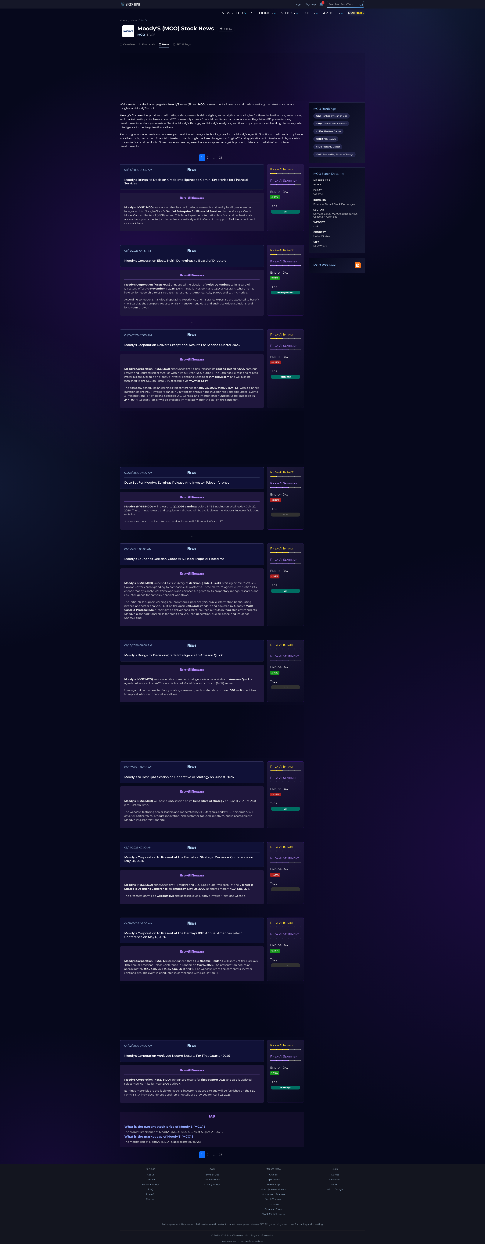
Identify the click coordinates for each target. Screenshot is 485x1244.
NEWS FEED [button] (232, 13)
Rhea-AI (150, 1194)
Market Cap (321, 180)
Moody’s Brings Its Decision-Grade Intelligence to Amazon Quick (173, 655)
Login (298, 4)
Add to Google (334, 1189)
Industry (319, 200)
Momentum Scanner (273, 1194)
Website (319, 222)
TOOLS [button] (309, 13)
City (316, 242)
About (150, 1174)
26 (220, 157)
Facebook (334, 1179)
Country (319, 232)
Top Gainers (273, 1179)
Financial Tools (273, 1209)
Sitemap (150, 1199)
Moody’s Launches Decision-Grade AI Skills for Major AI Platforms (174, 559)
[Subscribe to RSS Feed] (358, 265)
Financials (148, 44)
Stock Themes (273, 1199)
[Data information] (342, 174)
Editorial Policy (150, 1184)
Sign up (310, 4)
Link (316, 226)
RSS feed (335, 1174)
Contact (150, 1179)
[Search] (361, 4)
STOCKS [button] (288, 13)
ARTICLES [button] (331, 13)
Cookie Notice (212, 1179)
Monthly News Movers (273, 1189)
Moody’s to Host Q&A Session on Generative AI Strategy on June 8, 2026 (179, 777)
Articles (273, 1174)
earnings (285, 376)
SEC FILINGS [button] (262, 13)
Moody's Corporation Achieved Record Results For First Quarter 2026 (177, 1055)
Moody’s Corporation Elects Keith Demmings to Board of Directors (175, 260)
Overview (129, 44)
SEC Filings (184, 44)
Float (317, 190)
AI (285, 211)
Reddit (334, 1184)
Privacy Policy (212, 1184)
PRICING (356, 13)
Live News (273, 1204)
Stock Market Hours (273, 1214)
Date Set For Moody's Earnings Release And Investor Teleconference (176, 482)
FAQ (150, 1189)
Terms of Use (211, 1174)
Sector (318, 209)
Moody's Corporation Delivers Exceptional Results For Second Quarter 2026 (182, 345)
